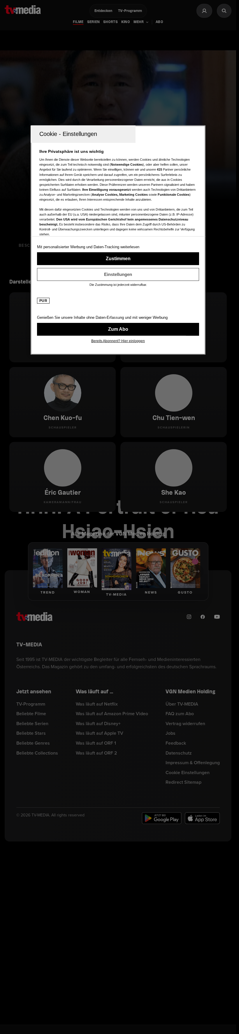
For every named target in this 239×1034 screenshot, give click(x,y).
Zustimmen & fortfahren (118, 258)
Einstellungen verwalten (118, 274)
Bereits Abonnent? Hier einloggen (118, 341)
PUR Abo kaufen (118, 329)
